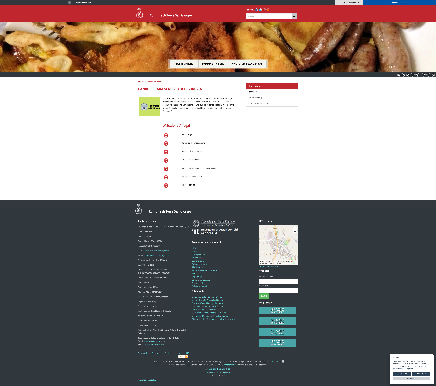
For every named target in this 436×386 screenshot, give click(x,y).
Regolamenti (197, 276)
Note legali (142, 353)
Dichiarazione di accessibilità (218, 372)
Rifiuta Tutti (421, 374)
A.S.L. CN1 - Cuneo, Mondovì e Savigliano (210, 312)
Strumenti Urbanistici (201, 279)
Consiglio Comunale (200, 254)
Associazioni (197, 283)
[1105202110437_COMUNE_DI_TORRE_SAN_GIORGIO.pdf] (166, 151)
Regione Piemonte (83, 2)
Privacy (155, 353)
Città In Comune (274, 361)
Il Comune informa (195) (258, 103)
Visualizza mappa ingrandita (269, 266)
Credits (168, 353)
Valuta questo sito (219, 368)
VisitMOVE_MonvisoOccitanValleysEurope (210, 315)
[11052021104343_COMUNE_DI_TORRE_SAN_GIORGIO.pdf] (166, 168)
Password (263, 285)
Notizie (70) (252, 91)
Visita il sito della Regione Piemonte (207, 296)
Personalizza (411, 378)
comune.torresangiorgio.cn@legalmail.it (158, 250)
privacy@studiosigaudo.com (154, 341)
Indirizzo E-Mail (266, 276)
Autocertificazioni (199, 264)
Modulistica (197, 273)
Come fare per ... (199, 260)
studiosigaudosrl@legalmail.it (153, 344)
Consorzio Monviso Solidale (204, 309)
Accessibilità (183, 353)
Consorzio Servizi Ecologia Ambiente (207, 303)
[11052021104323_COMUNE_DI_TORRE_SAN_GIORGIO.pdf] (166, 160)
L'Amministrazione (216, 74)
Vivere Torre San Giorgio (247, 64)
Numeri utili (197, 257)
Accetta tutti (402, 374)
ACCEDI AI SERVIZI (399, 2)
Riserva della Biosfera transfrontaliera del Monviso (213, 319)
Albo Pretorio (197, 267)
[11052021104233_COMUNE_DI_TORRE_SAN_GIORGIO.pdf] (166, 134)
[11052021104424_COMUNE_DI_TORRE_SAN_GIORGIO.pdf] (166, 176)
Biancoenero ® (229, 364)
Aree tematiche (184, 64)
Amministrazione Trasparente (204, 270)
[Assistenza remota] (283, 361)
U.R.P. (194, 251)
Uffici (194, 248)
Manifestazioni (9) (255, 97)
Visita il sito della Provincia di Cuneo (207, 300)
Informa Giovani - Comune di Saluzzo (208, 306)
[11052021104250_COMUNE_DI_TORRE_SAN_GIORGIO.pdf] (166, 143)
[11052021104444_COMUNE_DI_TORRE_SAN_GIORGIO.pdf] (166, 185)
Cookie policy (407, 369)
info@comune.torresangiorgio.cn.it (156, 255)
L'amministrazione (213, 64)
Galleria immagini (199, 286)
